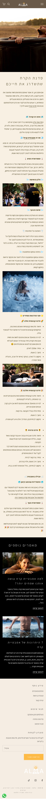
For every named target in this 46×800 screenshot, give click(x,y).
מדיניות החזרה (38, 719)
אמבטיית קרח (29, 137)
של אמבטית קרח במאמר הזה (26, 497)
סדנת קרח (33, 106)
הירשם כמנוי (34, 757)
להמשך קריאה (38, 608)
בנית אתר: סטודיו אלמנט (23, 792)
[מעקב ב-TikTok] (29, 780)
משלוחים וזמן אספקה (35, 714)
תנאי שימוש (39, 724)
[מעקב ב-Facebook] (42, 780)
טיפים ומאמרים (37, 691)
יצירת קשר (39, 700)
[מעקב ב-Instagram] (35, 780)
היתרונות (40, 497)
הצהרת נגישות (38, 695)
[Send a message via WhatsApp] (4, 796)
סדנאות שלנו (37, 122)
